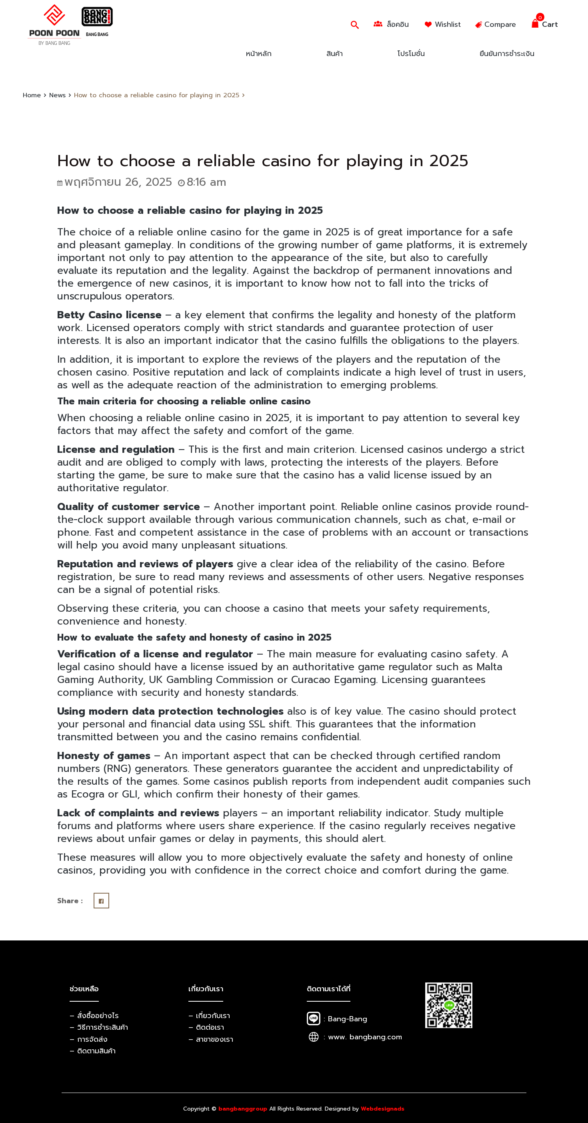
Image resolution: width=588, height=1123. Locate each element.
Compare (500, 24)
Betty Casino (89, 315)
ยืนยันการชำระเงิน (507, 53)
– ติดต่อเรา (206, 1027)
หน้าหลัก (259, 53)
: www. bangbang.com (363, 1037)
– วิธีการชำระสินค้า (99, 1027)
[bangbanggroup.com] (71, 24)
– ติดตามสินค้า (93, 1051)
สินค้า (334, 53)
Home (32, 95)
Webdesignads (382, 1109)
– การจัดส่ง (89, 1039)
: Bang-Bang (345, 1019)
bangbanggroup (242, 1109)
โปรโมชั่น (411, 53)
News (57, 95)
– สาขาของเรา (210, 1039)
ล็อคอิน (398, 24)
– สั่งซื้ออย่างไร (94, 1015)
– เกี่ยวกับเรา (209, 1015)
